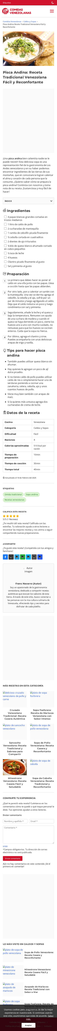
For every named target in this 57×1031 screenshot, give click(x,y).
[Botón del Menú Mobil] (52, 11)
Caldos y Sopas (30, 21)
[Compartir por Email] (34, 557)
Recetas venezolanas (14, 499)
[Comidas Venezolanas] (18, 11)
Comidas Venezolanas (12, 21)
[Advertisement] (28, 121)
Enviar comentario (12, 858)
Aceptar (28, 1025)
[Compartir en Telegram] (17, 557)
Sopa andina (32, 494)
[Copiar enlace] (39, 557)
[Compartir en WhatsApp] (22, 557)
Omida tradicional (13, 494)
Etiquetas (7, 2)
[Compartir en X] (11, 557)
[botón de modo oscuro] (52, 2)
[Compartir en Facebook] (5, 557)
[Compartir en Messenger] (28, 557)
